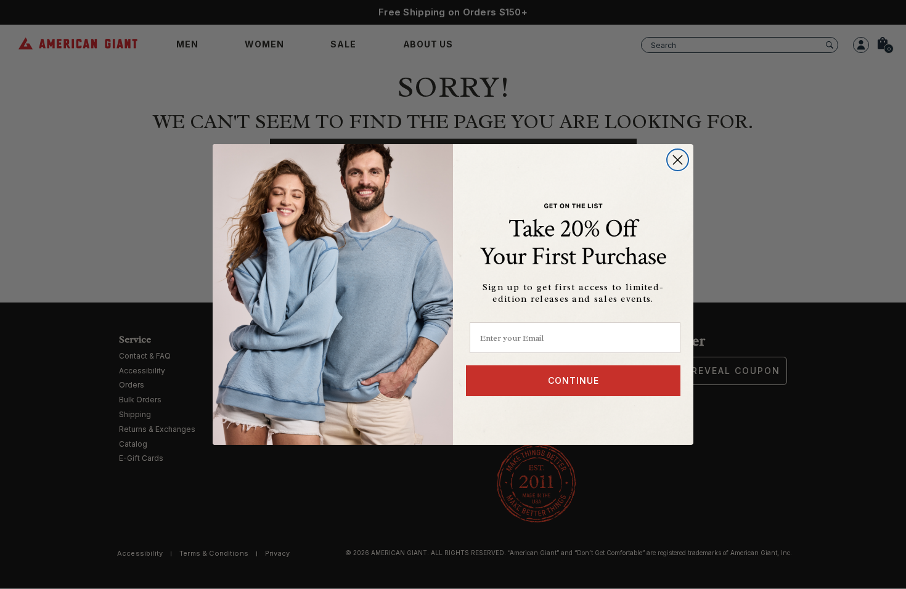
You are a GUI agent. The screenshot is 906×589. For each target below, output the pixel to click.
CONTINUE (573, 380)
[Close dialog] (677, 160)
